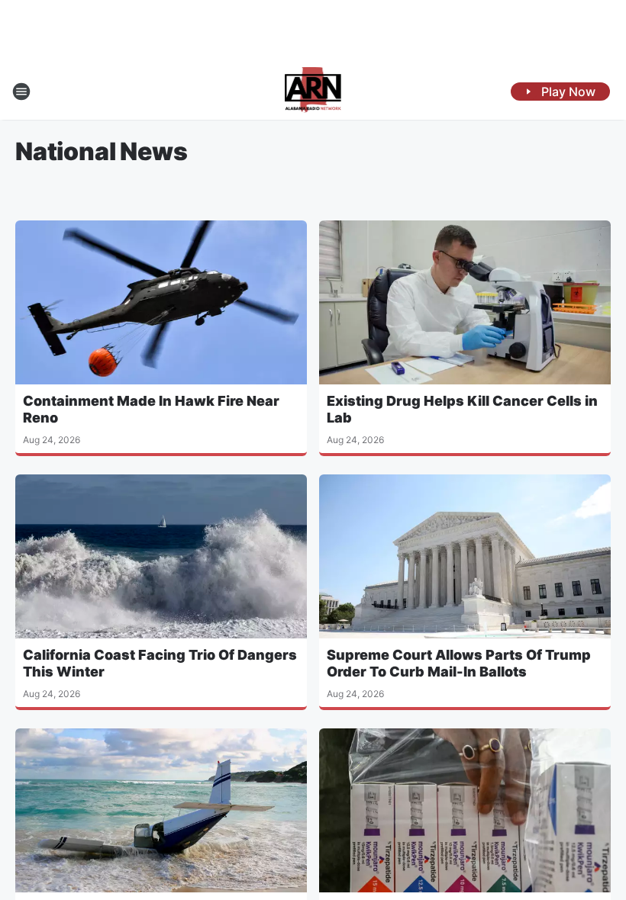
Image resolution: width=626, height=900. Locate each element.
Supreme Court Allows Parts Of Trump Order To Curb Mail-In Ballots (459, 663)
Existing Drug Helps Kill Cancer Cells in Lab (462, 409)
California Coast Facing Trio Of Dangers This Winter (160, 663)
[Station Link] (313, 91)
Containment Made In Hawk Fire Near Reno (151, 409)
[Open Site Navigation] (21, 91)
